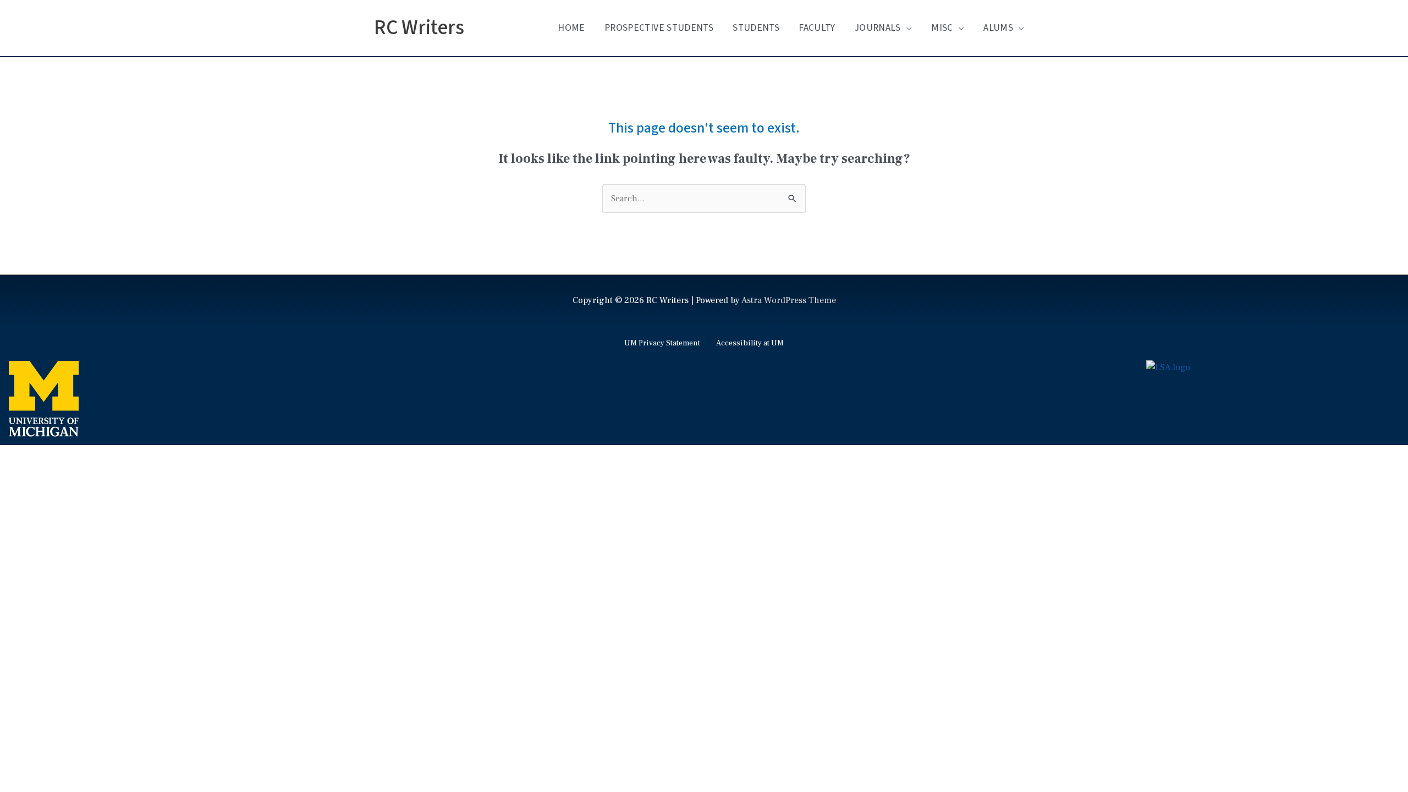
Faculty (817, 28)
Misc (942, 28)
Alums (998, 28)
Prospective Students (658, 28)
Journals (878, 28)
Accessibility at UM (750, 343)
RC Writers (419, 27)
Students (756, 28)
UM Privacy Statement (662, 343)
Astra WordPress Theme (788, 300)
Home (571, 28)
